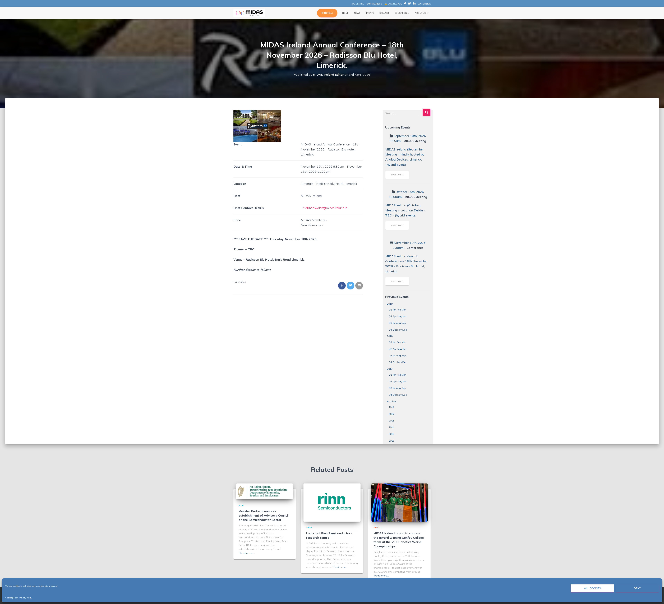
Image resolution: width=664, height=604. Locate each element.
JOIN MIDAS (327, 13)
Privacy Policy (25, 597)
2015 (391, 434)
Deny (637, 588)
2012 (391, 414)
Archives (391, 401)
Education (400, 13)
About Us (420, 13)
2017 (390, 368)
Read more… (246, 553)
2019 (390, 303)
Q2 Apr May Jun (397, 316)
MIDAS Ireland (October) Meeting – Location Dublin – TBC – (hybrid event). (405, 210)
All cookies (592, 588)
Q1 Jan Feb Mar (397, 309)
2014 (391, 427)
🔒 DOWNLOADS (393, 3)
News (357, 13)
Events (370, 13)
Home (345, 13)
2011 (391, 407)
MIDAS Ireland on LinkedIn (414, 4)
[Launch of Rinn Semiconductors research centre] (332, 502)
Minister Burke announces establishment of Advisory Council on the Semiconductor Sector (263, 515)
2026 (241, 505)
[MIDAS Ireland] (249, 13)
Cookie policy (11, 597)
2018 (390, 336)
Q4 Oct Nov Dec (398, 329)
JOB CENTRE (357, 3)
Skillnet (384, 13)
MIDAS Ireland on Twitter (409, 4)
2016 (391, 440)
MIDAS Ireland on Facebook (405, 4)
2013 (391, 420)
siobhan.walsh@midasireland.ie (325, 208)
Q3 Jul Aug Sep (397, 323)
